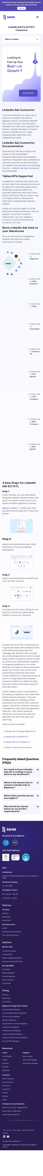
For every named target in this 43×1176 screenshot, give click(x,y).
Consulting (6, 969)
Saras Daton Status (28, 1130)
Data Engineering (8, 973)
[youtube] (8, 1136)
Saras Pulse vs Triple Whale (11, 1111)
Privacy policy (16, 1130)
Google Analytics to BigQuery (12, 1034)
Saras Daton (6, 920)
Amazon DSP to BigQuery (10, 1041)
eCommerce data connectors (17, 211)
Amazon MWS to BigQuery (11, 1010)
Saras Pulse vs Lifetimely (10, 1115)
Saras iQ (5, 913)
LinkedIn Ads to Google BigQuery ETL (20, 731)
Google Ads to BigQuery (10, 1027)
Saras (22, 724)
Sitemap (5, 1133)
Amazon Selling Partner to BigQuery (14, 1013)
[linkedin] (4, 1136)
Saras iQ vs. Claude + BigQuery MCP (15, 1108)
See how (21, 8)
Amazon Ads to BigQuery (11, 1017)
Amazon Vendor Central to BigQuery (15, 1038)
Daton (14, 687)
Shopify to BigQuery (9, 1020)
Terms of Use (7, 1130)
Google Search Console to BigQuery (14, 1024)
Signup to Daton (10, 508)
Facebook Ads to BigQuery (11, 1031)
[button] (37, 17)
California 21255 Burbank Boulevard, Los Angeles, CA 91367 (20, 877)
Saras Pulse (6, 917)
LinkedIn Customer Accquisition (18, 747)
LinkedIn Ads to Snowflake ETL (17, 742)
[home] (8, 17)
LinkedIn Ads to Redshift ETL (16, 737)
